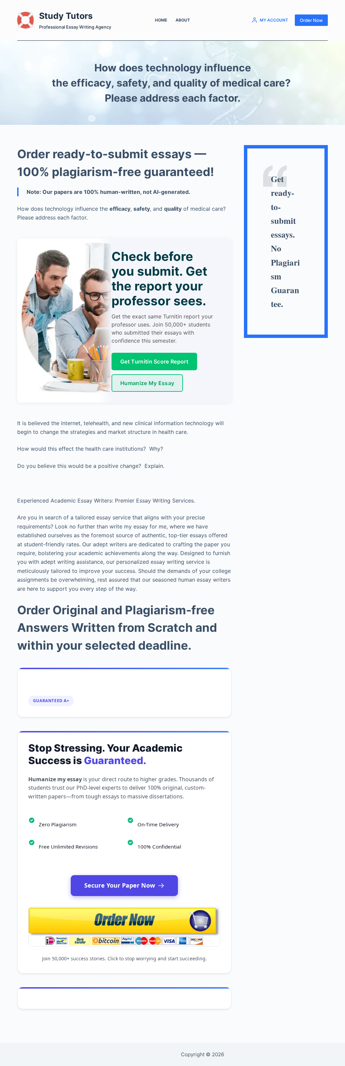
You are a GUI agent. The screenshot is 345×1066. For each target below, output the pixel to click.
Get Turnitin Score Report (154, 361)
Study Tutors (66, 16)
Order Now (311, 20)
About (183, 20)
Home (161, 20)
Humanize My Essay (147, 383)
